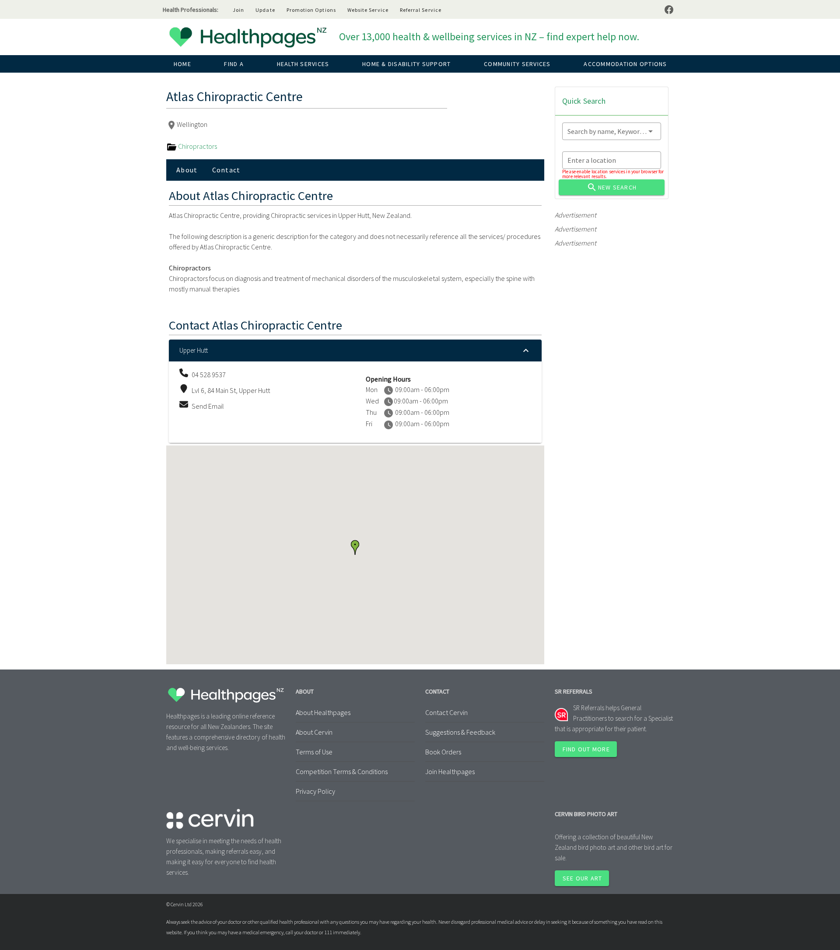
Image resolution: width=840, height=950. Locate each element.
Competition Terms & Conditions (342, 771)
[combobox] (611, 131)
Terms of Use (314, 751)
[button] (355, 547)
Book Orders (443, 751)
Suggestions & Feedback (460, 732)
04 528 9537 (209, 374)
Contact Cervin (446, 712)
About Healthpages (323, 712)
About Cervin (314, 732)
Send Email (208, 406)
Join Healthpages (450, 771)
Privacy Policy (315, 791)
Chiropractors (197, 146)
